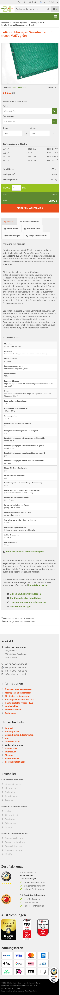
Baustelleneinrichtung (15, 842)
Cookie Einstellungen (15, 761)
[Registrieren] (35, 2)
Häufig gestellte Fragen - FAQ (19, 703)
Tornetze (9, 800)
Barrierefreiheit (12, 758)
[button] (54, 2)
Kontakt (9, 728)
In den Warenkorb (30, 208)
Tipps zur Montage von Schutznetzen (28, 602)
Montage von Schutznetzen (18, 692)
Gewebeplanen (12, 796)
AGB (7, 738)
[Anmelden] (30, 2)
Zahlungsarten (12, 731)
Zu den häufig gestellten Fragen (25, 593)
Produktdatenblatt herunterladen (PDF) (25, 551)
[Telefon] (19, 2)
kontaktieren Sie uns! (38, 585)
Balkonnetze (10, 823)
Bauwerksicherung (13, 846)
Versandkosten (28, 618)
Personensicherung (14, 838)
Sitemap (9, 755)
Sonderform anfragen (20, 606)
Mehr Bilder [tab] (12, 228)
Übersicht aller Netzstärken (18, 689)
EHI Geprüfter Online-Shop (32, 895)
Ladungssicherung (13, 850)
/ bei (26, 875)
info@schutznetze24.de (16, 674)
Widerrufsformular (14, 745)
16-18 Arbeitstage (19, 87)
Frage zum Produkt (37, 235)
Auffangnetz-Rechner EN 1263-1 (20, 699)
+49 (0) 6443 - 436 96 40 (16, 664)
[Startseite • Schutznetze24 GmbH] (7, 7)
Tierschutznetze (12, 815)
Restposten (10, 713)
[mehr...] (9, 827)
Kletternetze (10, 788)
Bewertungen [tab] (13, 235)
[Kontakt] (24, 2)
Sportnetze (10, 819)
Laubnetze (10, 811)
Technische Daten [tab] (30, 221)
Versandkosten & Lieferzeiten (19, 735)
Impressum (10, 751)
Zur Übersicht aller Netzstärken (25, 598)
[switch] (53, 980)
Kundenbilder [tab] (33, 228)
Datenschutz (11, 748)
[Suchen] (48, 9)
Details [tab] (10, 221)
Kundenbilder (11, 706)
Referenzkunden (13, 709)
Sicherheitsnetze (13, 784)
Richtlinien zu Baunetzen (17, 696)
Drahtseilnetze (12, 792)
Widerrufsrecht (12, 741)
